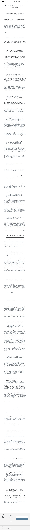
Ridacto (5, 528)
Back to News (15, 509)
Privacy (3, 517)
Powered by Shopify (8, 528)
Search (3, 516)
